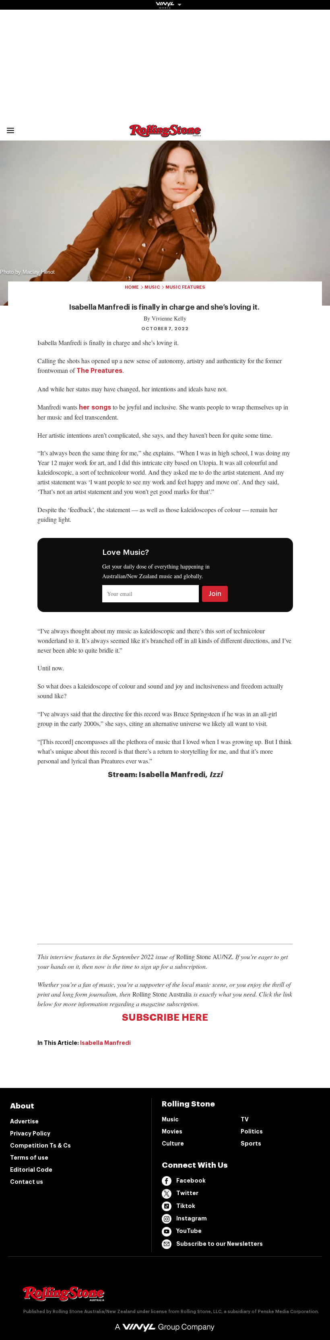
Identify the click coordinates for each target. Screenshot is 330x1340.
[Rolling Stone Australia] (165, 133)
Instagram (191, 1218)
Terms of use (29, 1157)
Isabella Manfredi (105, 1043)
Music (152, 287)
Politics (252, 1131)
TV (245, 1119)
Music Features (185, 287)
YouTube (189, 1231)
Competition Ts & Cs (40, 1145)
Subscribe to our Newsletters (219, 1244)
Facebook (191, 1180)
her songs (95, 407)
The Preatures (99, 371)
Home (132, 287)
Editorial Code (31, 1169)
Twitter (187, 1193)
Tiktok (185, 1206)
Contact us (26, 1182)
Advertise (24, 1121)
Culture (173, 1143)
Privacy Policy (30, 1133)
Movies (172, 1131)
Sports (251, 1143)
